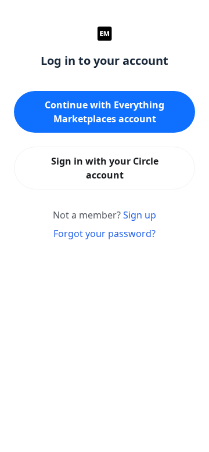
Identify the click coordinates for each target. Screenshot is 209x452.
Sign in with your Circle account (104, 168)
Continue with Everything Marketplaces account (104, 112)
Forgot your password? (104, 233)
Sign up (139, 215)
